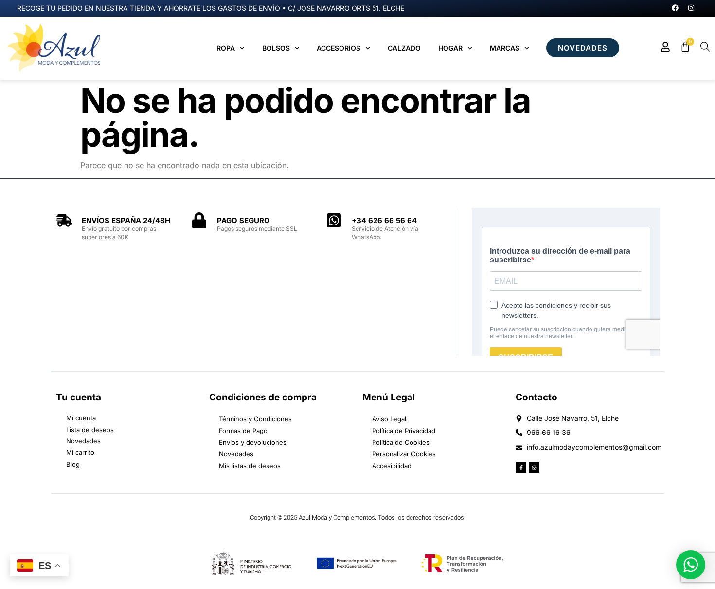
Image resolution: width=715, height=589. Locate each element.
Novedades (236, 454)
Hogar (450, 48)
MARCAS (504, 48)
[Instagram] (691, 8)
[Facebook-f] (521, 467)
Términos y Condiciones (255, 419)
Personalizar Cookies (404, 454)
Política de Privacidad (403, 430)
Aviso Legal (389, 419)
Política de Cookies (400, 442)
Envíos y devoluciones (252, 442)
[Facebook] (675, 8)
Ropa (225, 48)
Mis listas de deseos (250, 465)
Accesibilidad (391, 465)
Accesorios (338, 48)
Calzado (404, 48)
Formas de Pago (243, 430)
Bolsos (276, 48)
